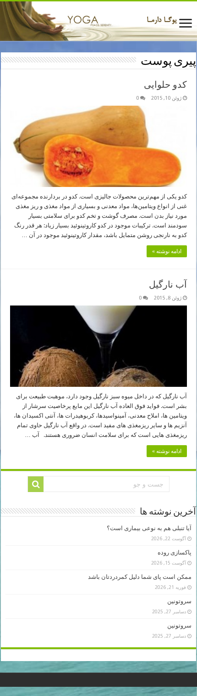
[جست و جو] (36, 484)
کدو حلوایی (165, 84)
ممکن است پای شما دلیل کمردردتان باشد (140, 576)
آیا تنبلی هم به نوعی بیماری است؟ (149, 528)
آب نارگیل (168, 284)
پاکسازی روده (175, 552)
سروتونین (179, 601)
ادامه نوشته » (166, 251)
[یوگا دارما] (98, 21)
